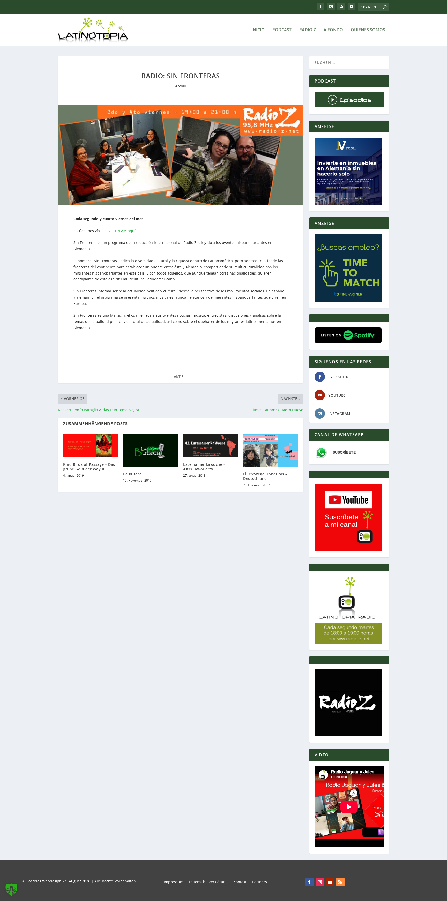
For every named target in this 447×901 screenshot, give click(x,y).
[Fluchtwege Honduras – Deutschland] (270, 450)
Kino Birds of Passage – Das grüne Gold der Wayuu (89, 466)
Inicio (258, 30)
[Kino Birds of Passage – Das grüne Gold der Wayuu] (90, 445)
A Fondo (333, 30)
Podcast (282, 30)
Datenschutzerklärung (208, 882)
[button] (11, 889)
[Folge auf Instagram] (320, 882)
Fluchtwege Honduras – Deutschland (265, 476)
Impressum (173, 882)
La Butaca (132, 473)
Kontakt (240, 882)
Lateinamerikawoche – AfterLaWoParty (204, 466)
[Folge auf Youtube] (330, 882)
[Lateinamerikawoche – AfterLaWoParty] (210, 445)
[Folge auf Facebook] (309, 882)
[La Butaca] (150, 450)
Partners (259, 882)
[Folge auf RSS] (340, 882)
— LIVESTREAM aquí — (120, 230)
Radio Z (307, 30)
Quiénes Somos (368, 30)
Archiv (180, 86)
